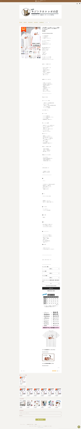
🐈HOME (20, 22)
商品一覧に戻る (40, 419)
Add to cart (51, 288)
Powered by (39, 427)
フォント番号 (44, 271)
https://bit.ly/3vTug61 (45, 365)
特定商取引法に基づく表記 (30, 424)
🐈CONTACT (36, 22)
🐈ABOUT (25, 22)
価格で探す (21, 415)
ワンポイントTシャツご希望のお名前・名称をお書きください (51, 281)
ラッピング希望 (44, 275)
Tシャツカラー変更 (45, 266)
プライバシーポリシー (22, 424)
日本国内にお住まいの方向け (51, 290)
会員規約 (36, 424)
